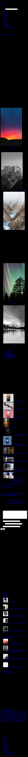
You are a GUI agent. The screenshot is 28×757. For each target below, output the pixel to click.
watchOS (7, 717)
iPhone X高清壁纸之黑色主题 (20, 435)
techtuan (10, 34)
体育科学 (17, 717)
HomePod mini (19, 713)
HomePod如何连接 (18, 478)
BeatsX (23, 711)
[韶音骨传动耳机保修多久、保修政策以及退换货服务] (5, 658)
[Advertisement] (14, 50)
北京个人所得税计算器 (8, 27)
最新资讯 (5, 594)
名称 (2, 521)
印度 (24, 717)
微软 (12, 719)
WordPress (8, 754)
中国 (15, 717)
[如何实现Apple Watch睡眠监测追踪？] (5, 615)
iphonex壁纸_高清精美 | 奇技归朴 (14, 503)
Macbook (25, 715)
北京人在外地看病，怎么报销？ (15, 643)
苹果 (4, 18)
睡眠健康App (6, 721)
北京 (20, 717)
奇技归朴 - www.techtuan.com (16, 480)
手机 (4, 16)
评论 (2, 518)
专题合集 (5, 596)
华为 (22, 717)
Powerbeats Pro (3, 717)
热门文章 (5, 592)
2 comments (3, 487)
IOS (11, 715)
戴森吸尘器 (15, 719)
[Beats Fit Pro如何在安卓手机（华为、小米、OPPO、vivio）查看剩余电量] (5, 650)
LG (21, 715)
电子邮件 (3, 523)
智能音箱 (24, 719)
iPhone (14, 715)
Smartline (14, 754)
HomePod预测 (24, 713)
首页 (4, 11)
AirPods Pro (17, 709)
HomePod (5, 1)
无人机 (19, 719)
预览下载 (14, 148)
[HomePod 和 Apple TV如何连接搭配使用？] (5, 622)
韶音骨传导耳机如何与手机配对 (15, 666)
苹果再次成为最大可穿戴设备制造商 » (9, 495)
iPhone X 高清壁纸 (7, 353)
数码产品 (5, 21)
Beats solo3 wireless (17, 711)
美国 (10, 721)
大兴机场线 (4, 719)
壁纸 (11, 487)
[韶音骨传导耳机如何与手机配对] (5, 666)
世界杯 (12, 717)
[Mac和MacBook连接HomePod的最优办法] (5, 609)
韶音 (23, 721)
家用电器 (5, 24)
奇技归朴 (3, 4)
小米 (8, 719)
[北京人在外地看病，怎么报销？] (5, 643)
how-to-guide (5, 715)
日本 (22, 719)
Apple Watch (5, 711)
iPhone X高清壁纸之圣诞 (8, 357)
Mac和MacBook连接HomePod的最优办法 (17, 609)
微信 (10, 719)
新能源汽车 (5, 25)
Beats (12, 711)
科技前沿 (5, 14)
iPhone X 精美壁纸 (7, 351)
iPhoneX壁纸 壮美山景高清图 (9, 354)
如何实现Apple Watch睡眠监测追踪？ (16, 615)
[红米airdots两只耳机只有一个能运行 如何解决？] (5, 630)
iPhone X (8, 487)
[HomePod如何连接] (5, 602)
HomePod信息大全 (7, 671)
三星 (10, 717)
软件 (4, 22)
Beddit (9, 713)
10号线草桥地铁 (4, 709)
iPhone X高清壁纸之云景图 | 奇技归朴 (16, 500)
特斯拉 (2, 721)
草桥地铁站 (14, 721)
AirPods (12, 709)
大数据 (4, 19)
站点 (2, 526)
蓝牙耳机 (19, 721)
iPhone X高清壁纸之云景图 (9, 356)
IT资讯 (4, 13)
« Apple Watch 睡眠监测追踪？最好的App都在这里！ (12, 493)
